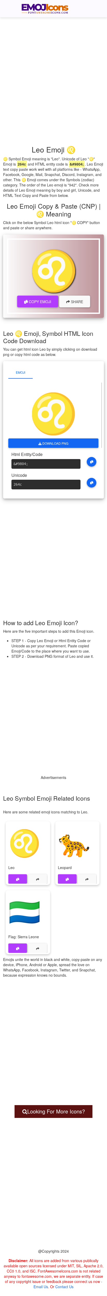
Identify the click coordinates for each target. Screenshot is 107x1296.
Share (76, 301)
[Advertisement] (53, 74)
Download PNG (55, 443)
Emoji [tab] (20, 372)
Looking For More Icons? (56, 1111)
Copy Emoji (39, 301)
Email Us (41, 1286)
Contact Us (64, 1286)
